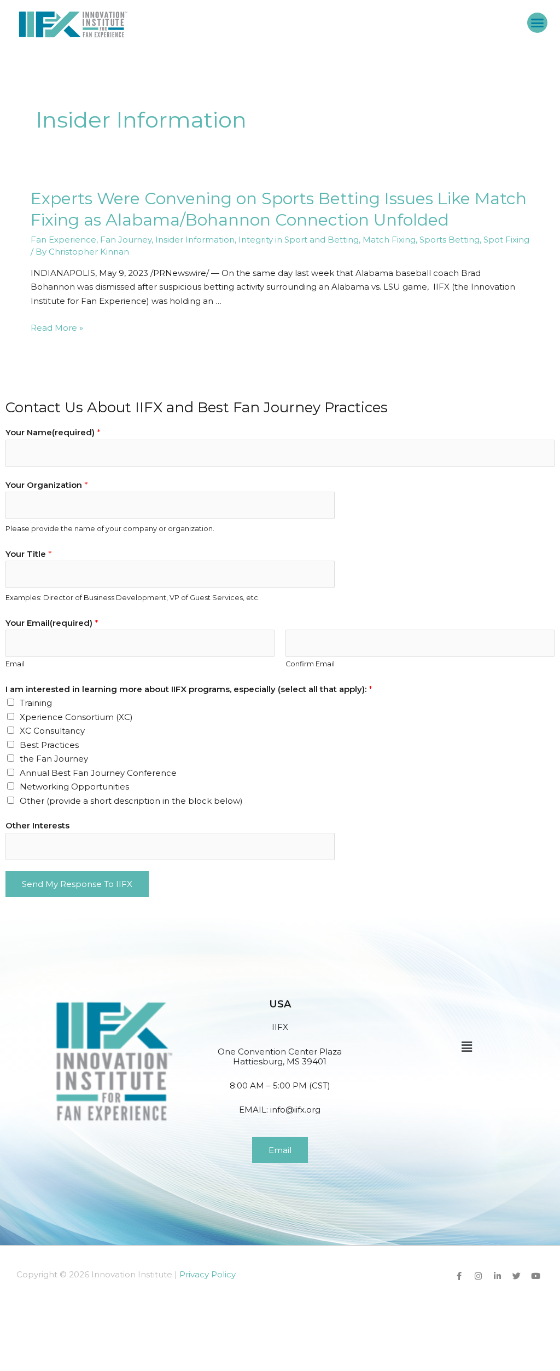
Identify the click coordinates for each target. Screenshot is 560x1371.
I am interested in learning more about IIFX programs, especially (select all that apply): (188, 689)
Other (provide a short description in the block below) (131, 801)
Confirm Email (310, 664)
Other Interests (37, 825)
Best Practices (49, 745)
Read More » (57, 327)
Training (36, 703)
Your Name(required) (53, 432)
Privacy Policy (207, 1274)
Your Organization (46, 485)
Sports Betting (449, 239)
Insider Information (195, 239)
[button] (537, 23)
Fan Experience (63, 239)
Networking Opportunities (74, 786)
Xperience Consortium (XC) (76, 717)
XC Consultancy (52, 730)
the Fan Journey (54, 758)
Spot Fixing (506, 239)
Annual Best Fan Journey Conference (98, 773)
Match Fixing (389, 239)
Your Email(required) (51, 623)
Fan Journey (125, 239)
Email (15, 664)
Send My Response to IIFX (77, 884)
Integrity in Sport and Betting (298, 239)
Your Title (28, 554)
